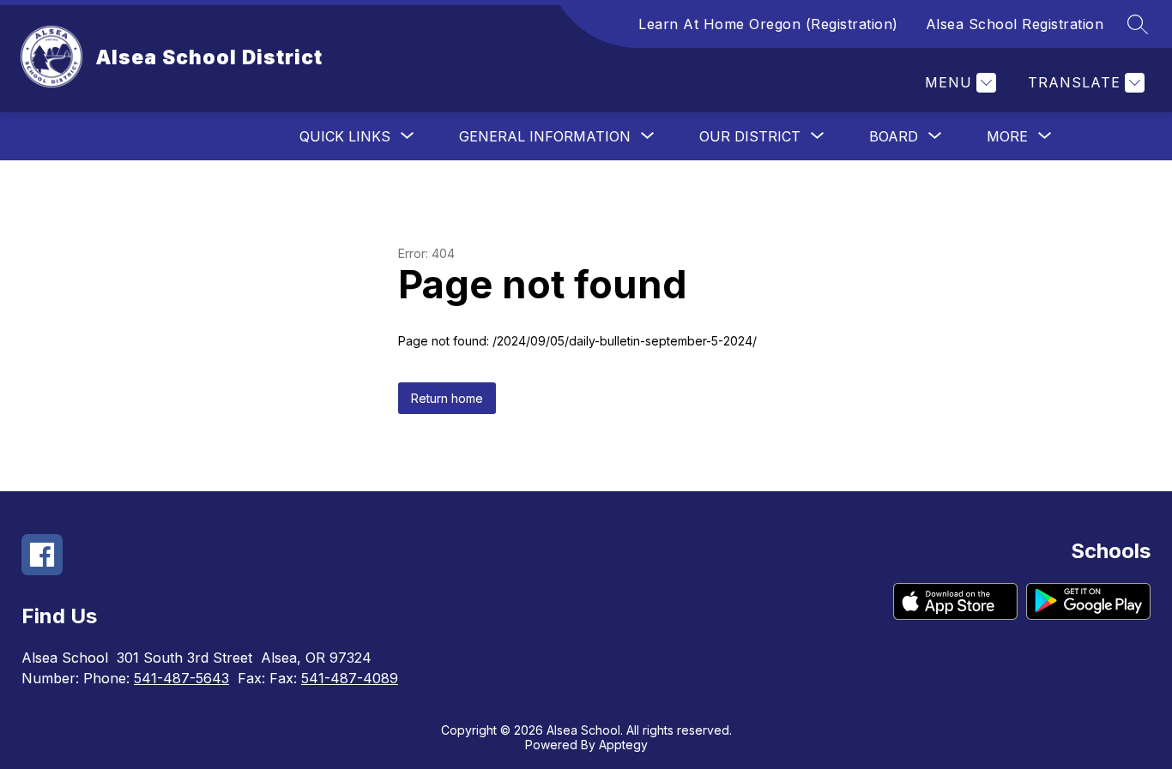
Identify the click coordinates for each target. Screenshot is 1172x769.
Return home (447, 398)
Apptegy (623, 744)
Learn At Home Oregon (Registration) (768, 24)
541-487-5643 (181, 678)
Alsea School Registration (1015, 24)
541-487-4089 (349, 678)
